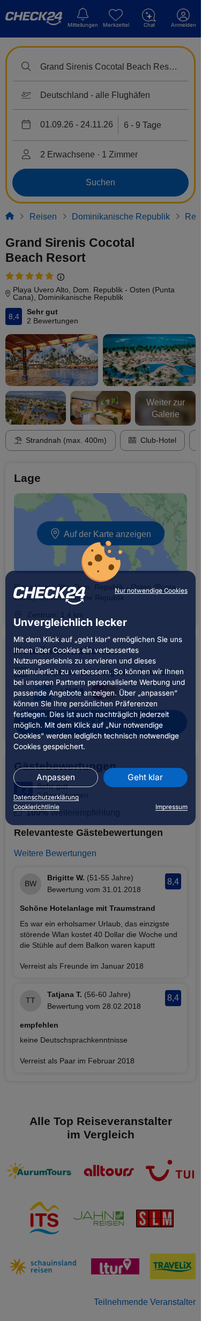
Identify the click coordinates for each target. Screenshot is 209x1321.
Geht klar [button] (145, 777)
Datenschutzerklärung (46, 797)
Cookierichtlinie (36, 807)
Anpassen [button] (55, 777)
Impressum (171, 807)
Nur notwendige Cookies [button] (151, 590)
